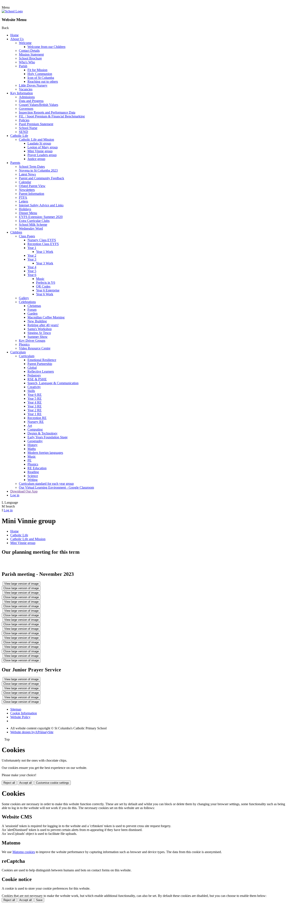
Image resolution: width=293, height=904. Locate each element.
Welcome (25, 43)
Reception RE (37, 418)
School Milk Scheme (33, 224)
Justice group (36, 159)
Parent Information (31, 193)
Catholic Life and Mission (36, 139)
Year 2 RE (34, 410)
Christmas (34, 306)
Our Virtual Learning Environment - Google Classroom (56, 487)
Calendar (25, 182)
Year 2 (31, 255)
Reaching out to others (42, 81)
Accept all (25, 782)
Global (32, 367)
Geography (35, 441)
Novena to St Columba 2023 (38, 170)
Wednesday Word (31, 228)
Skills (31, 391)
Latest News (27, 174)
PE (29, 460)
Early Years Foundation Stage (47, 437)
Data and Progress (31, 101)
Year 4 (31, 267)
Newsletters (27, 190)
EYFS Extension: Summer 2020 (41, 217)
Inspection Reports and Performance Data (47, 112)
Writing (32, 480)
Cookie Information (23, 713)
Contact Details (29, 50)
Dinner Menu (28, 213)
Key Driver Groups (32, 340)
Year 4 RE (34, 402)
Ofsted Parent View (32, 186)
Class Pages (27, 236)
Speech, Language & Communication (53, 383)
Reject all (9, 782)
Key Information (21, 93)
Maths (31, 449)
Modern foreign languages (45, 452)
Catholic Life (19, 135)
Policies (24, 120)
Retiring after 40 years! (43, 325)
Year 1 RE (34, 414)
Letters (23, 201)
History (32, 445)
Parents (15, 163)
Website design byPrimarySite (31, 732)
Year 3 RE (34, 406)
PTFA (23, 197)
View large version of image (21, 583)
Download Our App (24, 491)
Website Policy (20, 717)
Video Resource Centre (34, 348)
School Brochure (30, 58)
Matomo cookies (23, 852)
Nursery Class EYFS (41, 240)
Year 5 (31, 271)
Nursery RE (35, 422)
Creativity (34, 387)
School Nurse (28, 128)
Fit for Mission (37, 70)
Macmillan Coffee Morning (46, 317)
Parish (23, 66)
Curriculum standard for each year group (46, 483)
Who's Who (27, 62)
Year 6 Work (44, 294)
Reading (33, 472)
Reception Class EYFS (43, 244)
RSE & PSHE (37, 379)
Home (14, 35)
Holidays (25, 209)
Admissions (27, 97)
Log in (14, 495)
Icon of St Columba (40, 77)
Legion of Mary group (42, 147)
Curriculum (18, 352)
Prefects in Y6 (45, 282)
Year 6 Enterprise (47, 290)
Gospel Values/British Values (38, 105)
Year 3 (31, 259)
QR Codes (43, 286)
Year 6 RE (34, 394)
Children (16, 232)
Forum (31, 309)
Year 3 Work (44, 263)
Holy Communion (39, 74)
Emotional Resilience (41, 360)
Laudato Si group (39, 143)
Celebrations (27, 302)
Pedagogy (34, 375)
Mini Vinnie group (40, 151)
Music (40, 278)
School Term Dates (32, 166)
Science (32, 476)
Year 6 (31, 275)
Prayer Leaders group (42, 155)
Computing (35, 429)
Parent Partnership (39, 364)
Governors (26, 108)
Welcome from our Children (46, 47)
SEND (23, 132)
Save (39, 900)
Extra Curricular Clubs (34, 221)
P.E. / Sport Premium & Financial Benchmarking (52, 116)
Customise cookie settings (52, 782)
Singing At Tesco (39, 333)
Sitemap (15, 709)
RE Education (37, 468)
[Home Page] (12, 11)
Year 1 (31, 248)
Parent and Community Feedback (41, 178)
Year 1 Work (44, 251)
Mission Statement (31, 54)
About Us (17, 39)
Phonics (24, 344)
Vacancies (25, 89)
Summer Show (37, 336)
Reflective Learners (40, 371)
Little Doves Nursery (33, 85)
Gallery (24, 298)
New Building (37, 321)
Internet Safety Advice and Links (41, 205)
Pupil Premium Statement (36, 124)
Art (29, 425)
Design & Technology (42, 433)
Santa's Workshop (39, 329)
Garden (32, 313)
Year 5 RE (34, 398)
